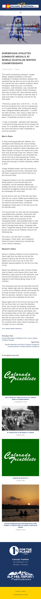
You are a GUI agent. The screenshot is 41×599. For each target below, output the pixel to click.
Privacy (23, 591)
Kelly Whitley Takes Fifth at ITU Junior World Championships (20, 398)
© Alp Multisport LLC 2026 (20, 594)
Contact (18, 591)
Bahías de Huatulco (20, 478)
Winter (8, 328)
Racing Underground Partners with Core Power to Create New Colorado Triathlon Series (20, 525)
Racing (17, 69)
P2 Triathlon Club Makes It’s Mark (20, 432)
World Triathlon (16, 328)
